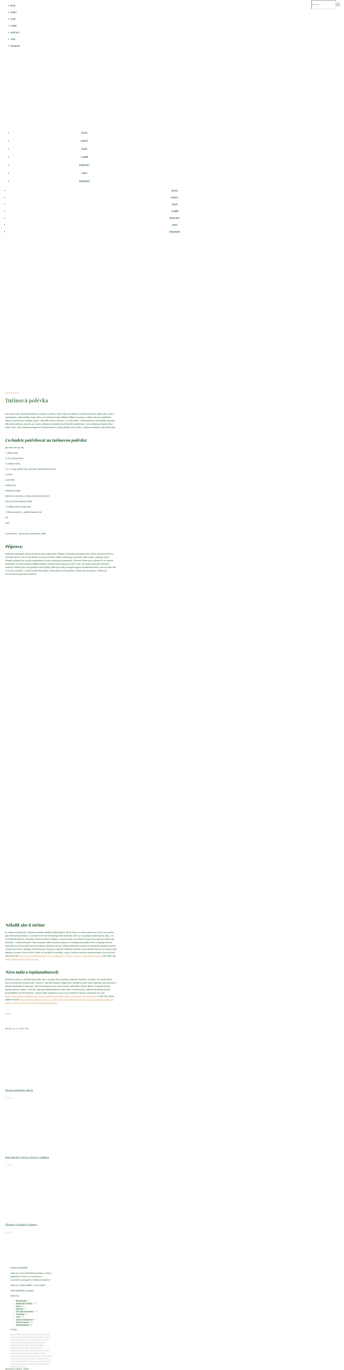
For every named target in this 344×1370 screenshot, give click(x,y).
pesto (36, 1353)
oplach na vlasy (17, 1353)
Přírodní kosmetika (24, 1311)
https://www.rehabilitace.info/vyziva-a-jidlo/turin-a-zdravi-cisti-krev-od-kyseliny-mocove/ (60, 955)
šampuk (14, 1366)
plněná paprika (24, 1356)
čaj (48, 1364)
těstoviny (32, 1361)
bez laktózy (16, 1334)
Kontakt (84, 164)
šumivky (22, 1366)
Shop (84, 148)
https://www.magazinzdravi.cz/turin (21, 959)
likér (26, 1345)
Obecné (19, 1308)
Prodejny (84, 181)
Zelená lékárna (22, 1324)
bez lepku (15, 1337)
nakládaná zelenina (19, 1350)
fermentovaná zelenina (27, 1342)
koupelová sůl (17, 1345)
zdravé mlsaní (39, 1364)
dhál (41, 1340)
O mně (84, 156)
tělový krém (22, 1361)
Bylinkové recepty (24, 1303)
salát (42, 1356)
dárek (46, 1340)
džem (13, 1342)
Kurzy (84, 140)
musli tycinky (29, 1348)
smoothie (31, 1358)
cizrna (35, 1340)
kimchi (42, 1342)
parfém (29, 1353)
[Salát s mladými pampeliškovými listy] (10, 1024)
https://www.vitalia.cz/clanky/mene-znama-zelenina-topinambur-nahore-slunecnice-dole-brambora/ (51, 996)
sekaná (49, 1356)
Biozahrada (21, 1300)
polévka (8, 1013)
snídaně (40, 1358)
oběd (46, 1350)
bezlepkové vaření (41, 1334)
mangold (34, 1345)
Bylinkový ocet (24, 1340)
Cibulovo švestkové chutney (21, 1224)
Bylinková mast (28, 1337)
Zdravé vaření (12, 392)
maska (41, 1345)
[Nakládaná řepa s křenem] (21, 1024)
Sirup (13, 1358)
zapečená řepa (25, 1364)
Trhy (84, 173)
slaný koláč (21, 1358)
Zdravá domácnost (24, 1319)
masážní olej (16, 1348)
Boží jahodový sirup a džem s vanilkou (27, 1157)
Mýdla (39, 1348)
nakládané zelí (37, 1350)
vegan (40, 1361)
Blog (84, 132)
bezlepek (26, 1334)
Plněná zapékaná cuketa (19, 1090)
